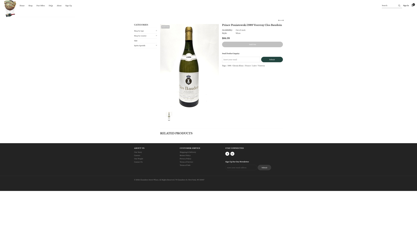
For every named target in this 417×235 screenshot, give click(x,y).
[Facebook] (227, 154)
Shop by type (139, 31)
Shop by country (140, 36)
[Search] (399, 5)
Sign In (406, 6)
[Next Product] (282, 20)
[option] (189, 66)
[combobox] (389, 5)
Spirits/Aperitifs (139, 46)
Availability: (227, 30)
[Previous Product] (279, 20)
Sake (135, 41)
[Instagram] (232, 154)
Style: (224, 33)
